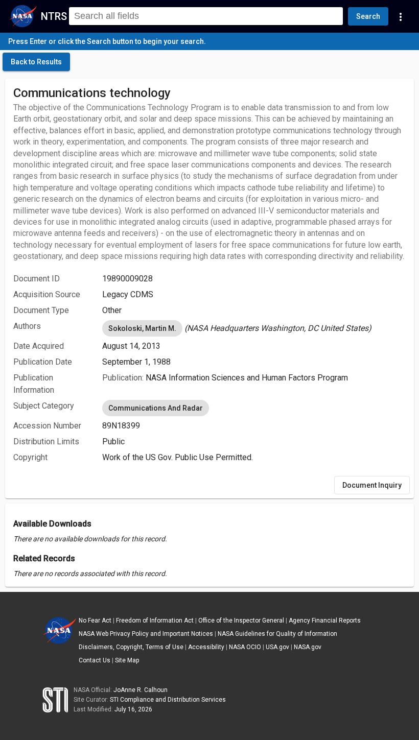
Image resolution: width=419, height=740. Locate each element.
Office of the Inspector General (241, 620)
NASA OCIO (245, 647)
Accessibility (206, 647)
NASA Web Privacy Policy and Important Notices (146, 633)
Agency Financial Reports (325, 620)
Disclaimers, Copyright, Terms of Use (131, 647)
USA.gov (277, 647)
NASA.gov (307, 647)
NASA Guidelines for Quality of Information (277, 633)
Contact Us (94, 660)
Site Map (127, 660)
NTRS (54, 16)
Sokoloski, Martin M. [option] (142, 328)
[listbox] (254, 328)
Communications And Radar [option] (155, 408)
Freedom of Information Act (155, 620)
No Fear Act (95, 620)
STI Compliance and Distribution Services (168, 699)
